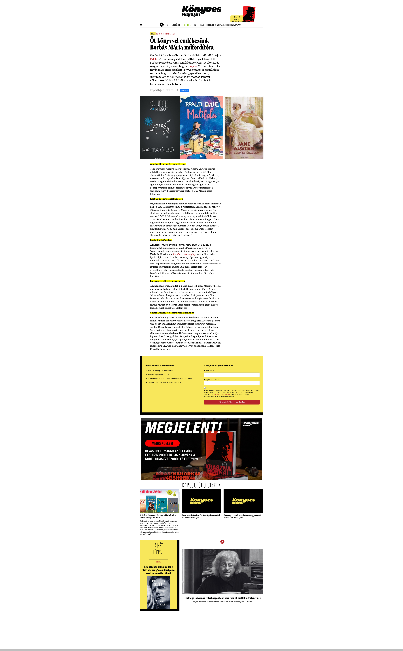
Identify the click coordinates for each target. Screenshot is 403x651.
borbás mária (160, 34)
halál (173, 34)
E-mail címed (209, 371)
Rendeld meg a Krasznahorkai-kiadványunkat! (224, 24)
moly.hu (193, 66)
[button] (141, 25)
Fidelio (154, 59)
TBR (168, 24)
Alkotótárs (177, 24)
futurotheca (199, 24)
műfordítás (168, 34)
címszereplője (184, 254)
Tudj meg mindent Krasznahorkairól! (237, 19)
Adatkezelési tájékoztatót (221, 394)
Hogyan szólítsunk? (211, 379)
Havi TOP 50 (188, 24)
